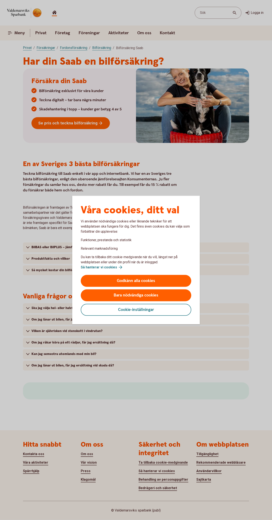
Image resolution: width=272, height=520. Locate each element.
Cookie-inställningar (136, 309)
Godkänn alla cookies (136, 281)
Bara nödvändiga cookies (136, 295)
